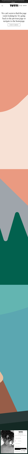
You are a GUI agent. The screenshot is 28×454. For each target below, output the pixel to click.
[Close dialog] (26, 431)
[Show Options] (25, 446)
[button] (2, 5)
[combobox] (16, 441)
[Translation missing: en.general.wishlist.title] (21, 5)
